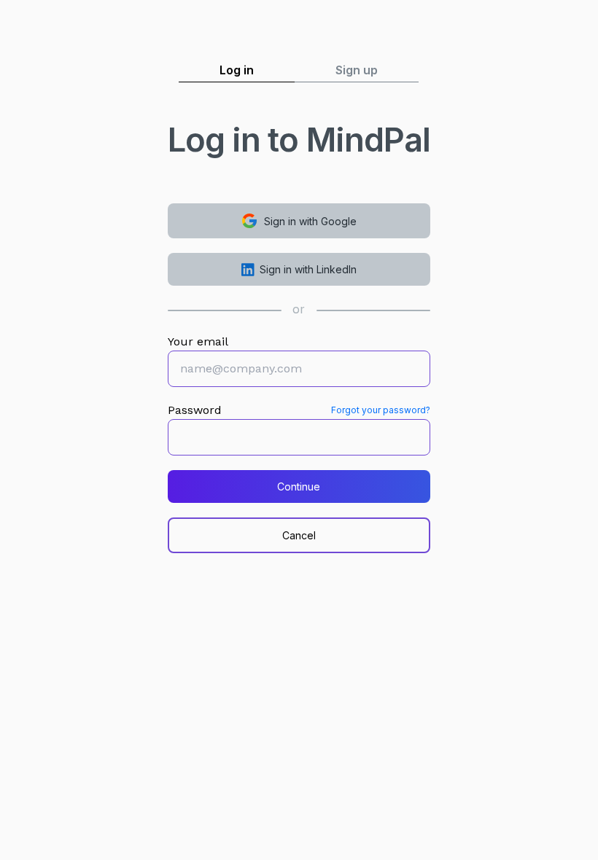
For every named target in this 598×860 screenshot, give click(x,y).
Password (195, 410)
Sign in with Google (310, 221)
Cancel (299, 535)
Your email (198, 341)
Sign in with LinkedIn (308, 269)
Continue (298, 486)
